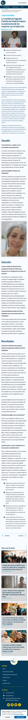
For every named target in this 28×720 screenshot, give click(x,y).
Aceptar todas (20, 717)
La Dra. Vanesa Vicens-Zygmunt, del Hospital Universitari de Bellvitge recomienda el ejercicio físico (13, 594)
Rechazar (8, 717)
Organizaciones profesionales (10, 674)
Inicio (4, 668)
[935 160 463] (23, 3)
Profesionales (15, 7)
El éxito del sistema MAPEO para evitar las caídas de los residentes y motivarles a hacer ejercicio (13, 567)
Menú (22, 7)
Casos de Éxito (6, 677)
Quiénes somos (6, 683)
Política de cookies (18, 714)
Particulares (7, 7)
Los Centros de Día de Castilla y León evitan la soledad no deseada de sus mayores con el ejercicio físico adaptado (14, 621)
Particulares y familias (8, 671)
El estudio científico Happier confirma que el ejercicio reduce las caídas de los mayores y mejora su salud (13, 648)
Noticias (5, 680)
